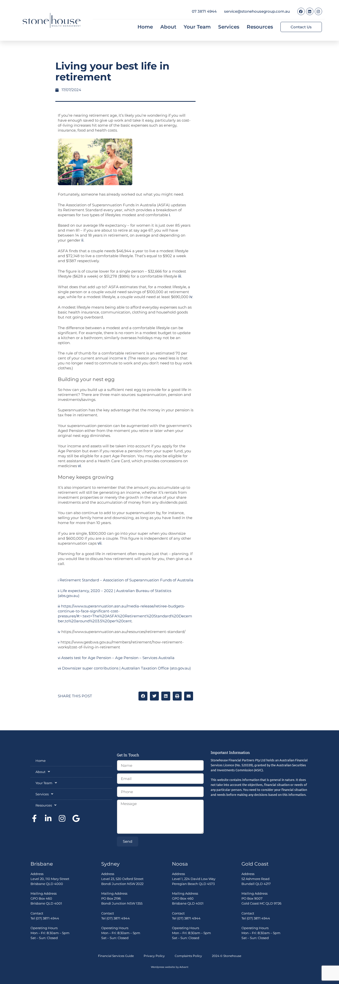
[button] (142, 696)
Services (228, 27)
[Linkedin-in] (48, 818)
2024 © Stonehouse (226, 956)
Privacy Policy (154, 956)
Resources (260, 27)
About (168, 27)
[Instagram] (318, 11)
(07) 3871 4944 (47, 918)
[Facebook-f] (34, 818)
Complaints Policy (188, 956)
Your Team (197, 27)
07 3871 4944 (204, 11)
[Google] (76, 818)
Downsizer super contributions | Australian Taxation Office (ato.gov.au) (126, 668)
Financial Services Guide (116, 956)
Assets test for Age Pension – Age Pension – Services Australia (117, 657)
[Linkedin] (309, 11)
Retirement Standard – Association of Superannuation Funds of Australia (126, 580)
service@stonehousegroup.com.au (257, 11)
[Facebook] (301, 11)
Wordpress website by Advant (169, 967)
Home (145, 27)
